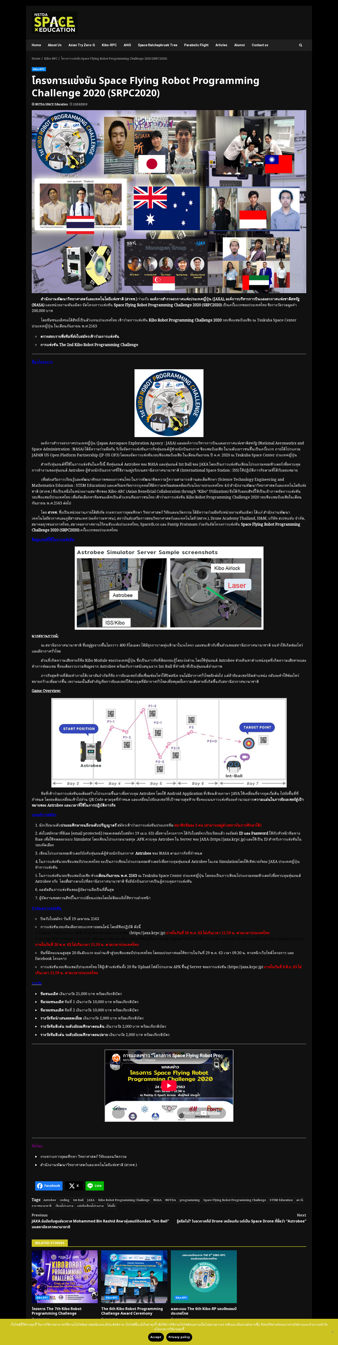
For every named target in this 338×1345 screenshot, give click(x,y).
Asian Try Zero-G (82, 45)
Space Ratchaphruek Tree (157, 45)
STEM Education (281, 1200)
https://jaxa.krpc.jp (227, 840)
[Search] (300, 45)
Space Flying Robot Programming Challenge (234, 1200)
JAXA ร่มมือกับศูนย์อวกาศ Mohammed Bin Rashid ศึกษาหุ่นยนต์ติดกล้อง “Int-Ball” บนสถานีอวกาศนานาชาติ (100, 1221)
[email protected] (86, 834)
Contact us (260, 45)
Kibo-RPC (109, 45)
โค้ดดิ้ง (111, 1206)
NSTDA (170, 1200)
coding (64, 1200)
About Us (55, 45)
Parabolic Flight (196, 45)
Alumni (239, 45)
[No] (332, 1332)
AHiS (127, 45)
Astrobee (49, 1200)
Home (36, 45)
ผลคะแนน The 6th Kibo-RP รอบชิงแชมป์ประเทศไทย (204, 1276)
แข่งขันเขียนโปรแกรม (90, 1206)
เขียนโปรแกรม (64, 1206)
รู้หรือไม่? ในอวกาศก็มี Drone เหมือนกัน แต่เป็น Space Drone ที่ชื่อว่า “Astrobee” (241, 1218)
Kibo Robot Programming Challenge (124, 1200)
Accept (156, 1337)
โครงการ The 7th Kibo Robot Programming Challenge (65, 1276)
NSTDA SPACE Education (51, 104)
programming (190, 1200)
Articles (221, 45)
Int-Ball (78, 1200)
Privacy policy (179, 1337)
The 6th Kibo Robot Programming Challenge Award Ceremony (134, 1276)
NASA (157, 1200)
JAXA (91, 1200)
